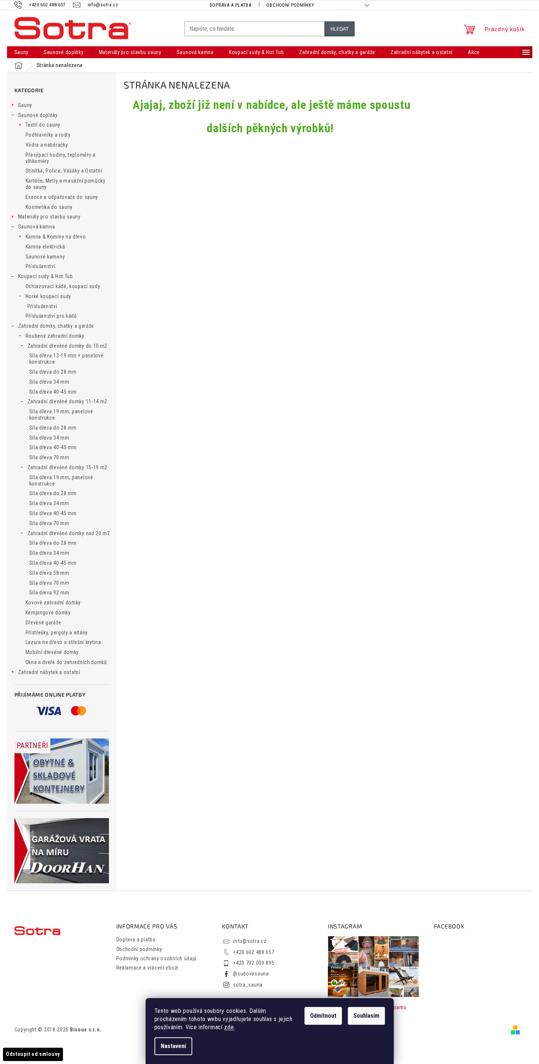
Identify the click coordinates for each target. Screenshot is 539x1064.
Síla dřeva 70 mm (49, 457)
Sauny (25, 105)
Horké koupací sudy (48, 296)
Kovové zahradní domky (53, 603)
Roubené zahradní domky (55, 336)
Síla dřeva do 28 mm (53, 372)
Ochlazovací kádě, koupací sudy (63, 286)
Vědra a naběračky (47, 145)
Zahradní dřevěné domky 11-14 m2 (67, 401)
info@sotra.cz (249, 941)
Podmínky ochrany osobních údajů (156, 958)
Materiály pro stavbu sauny (49, 217)
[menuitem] (21, 52)
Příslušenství (41, 266)
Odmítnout (323, 1015)
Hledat (339, 29)
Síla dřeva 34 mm (49, 382)
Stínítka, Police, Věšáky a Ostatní (64, 171)
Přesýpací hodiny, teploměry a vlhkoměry (61, 158)
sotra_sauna (248, 985)
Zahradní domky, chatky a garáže (56, 326)
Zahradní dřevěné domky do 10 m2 (67, 346)
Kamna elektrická (45, 247)
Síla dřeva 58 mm (49, 573)
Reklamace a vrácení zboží (147, 968)
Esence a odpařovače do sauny (62, 197)
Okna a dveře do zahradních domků (66, 662)
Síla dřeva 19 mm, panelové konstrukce (61, 414)
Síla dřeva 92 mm (49, 593)
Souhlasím (366, 1015)
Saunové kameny (45, 257)
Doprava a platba (231, 5)
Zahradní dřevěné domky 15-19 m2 (67, 467)
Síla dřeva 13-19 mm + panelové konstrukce (66, 359)
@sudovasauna (251, 974)
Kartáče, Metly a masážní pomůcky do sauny (66, 184)
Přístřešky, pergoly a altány (57, 633)
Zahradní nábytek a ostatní (49, 672)
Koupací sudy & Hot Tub (45, 276)
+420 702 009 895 (253, 963)
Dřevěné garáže (43, 623)
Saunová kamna (36, 227)
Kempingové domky (48, 613)
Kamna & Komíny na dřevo (56, 237)
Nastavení (173, 1046)
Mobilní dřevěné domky (52, 652)
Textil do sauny (43, 125)
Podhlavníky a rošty (48, 135)
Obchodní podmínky (290, 5)
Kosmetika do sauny (49, 207)
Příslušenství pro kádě (51, 316)
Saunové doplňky (38, 115)
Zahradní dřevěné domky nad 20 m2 (68, 533)
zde (229, 1027)
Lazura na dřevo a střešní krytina (63, 642)
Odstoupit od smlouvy (33, 1054)
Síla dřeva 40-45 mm (53, 392)
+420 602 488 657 (253, 952)
